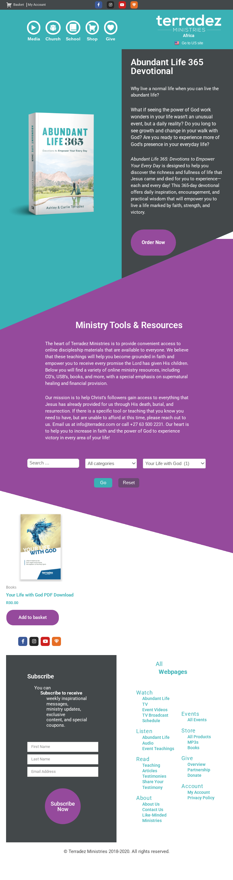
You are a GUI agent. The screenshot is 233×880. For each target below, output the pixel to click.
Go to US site (192, 43)
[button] (34, 30)
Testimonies (154, 776)
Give (187, 758)
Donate (194, 775)
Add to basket (33, 617)
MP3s (192, 742)
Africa (188, 35)
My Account (37, 5)
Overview (196, 764)
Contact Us (152, 809)
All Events (197, 719)
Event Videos (154, 709)
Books (193, 747)
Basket (18, 5)
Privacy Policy (200, 797)
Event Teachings (158, 748)
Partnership (198, 769)
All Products (199, 736)
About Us (151, 804)
